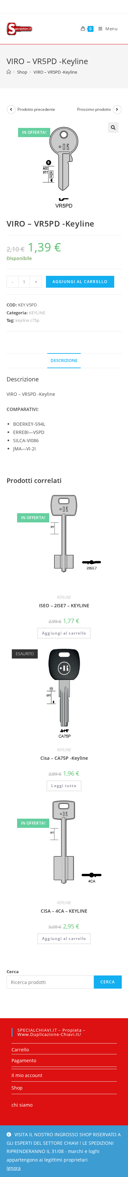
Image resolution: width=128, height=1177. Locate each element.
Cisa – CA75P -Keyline (64, 758)
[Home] (9, 72)
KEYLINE (37, 313)
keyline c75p (27, 320)
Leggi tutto (63, 785)
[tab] (64, 360)
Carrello (20, 1049)
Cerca (13, 971)
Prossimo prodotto (94, 109)
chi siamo (21, 1105)
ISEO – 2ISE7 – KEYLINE (64, 605)
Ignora (14, 1168)
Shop (17, 1088)
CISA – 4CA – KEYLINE (64, 911)
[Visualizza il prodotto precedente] (11, 109)
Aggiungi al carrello (80, 281)
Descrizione (64, 360)
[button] (113, 127)
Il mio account (26, 1075)
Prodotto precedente (36, 109)
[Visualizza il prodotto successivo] (117, 109)
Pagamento (23, 1060)
